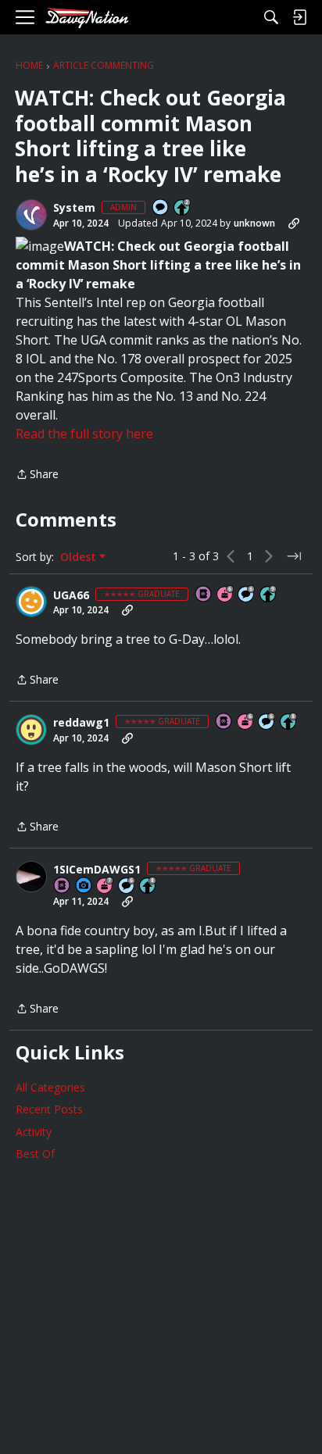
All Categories (50, 1087)
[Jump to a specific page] (293, 556)
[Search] (271, 17)
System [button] (74, 208)
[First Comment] (161, 208)
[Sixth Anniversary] (225, 595)
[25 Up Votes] (183, 208)
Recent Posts (49, 1109)
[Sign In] (299, 17)
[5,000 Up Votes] (268, 595)
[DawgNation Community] (87, 17)
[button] (31, 214)
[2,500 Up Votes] (289, 722)
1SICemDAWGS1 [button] (97, 870)
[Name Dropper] (204, 595)
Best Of (35, 1153)
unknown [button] (254, 223)
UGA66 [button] (71, 595)
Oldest (79, 557)
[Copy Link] (293, 223)
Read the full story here (84, 433)
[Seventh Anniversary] (105, 886)
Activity (34, 1131)
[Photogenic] (84, 886)
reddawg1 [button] (81, 723)
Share (37, 475)
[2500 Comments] (247, 595)
